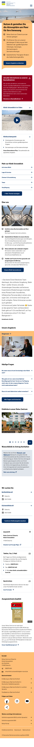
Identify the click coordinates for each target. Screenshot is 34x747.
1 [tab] (14, 356)
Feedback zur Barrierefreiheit (11, 692)
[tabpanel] (17, 346)
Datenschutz (26, 730)
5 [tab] (21, 442)
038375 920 (8, 668)
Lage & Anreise (6, 172)
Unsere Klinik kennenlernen (12, 270)
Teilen (6, 707)
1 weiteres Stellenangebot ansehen (15, 521)
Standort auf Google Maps (11, 545)
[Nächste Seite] (30, 442)
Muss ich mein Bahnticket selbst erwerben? (15, 391)
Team (3, 182)
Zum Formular (7, 590)
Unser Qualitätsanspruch (9, 645)
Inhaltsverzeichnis (7, 730)
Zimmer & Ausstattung (9, 177)
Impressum (17, 730)
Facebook (7, 700)
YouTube (27, 700)
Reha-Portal (5, 723)
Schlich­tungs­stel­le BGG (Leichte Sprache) (14, 717)
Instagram (17, 700)
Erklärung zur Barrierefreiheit (11, 679)
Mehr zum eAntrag (9, 472)
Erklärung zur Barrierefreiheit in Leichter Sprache (14, 688)
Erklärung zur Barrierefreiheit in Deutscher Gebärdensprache (11, 683)
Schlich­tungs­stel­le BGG (9, 720)
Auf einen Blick (6, 167)
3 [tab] (20, 356)
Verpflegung (5, 187)
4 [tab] (18, 442)
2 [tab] (17, 356)
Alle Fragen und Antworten (12, 399)
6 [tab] (24, 442)
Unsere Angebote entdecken (15, 63)
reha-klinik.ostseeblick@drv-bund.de (16, 671)
